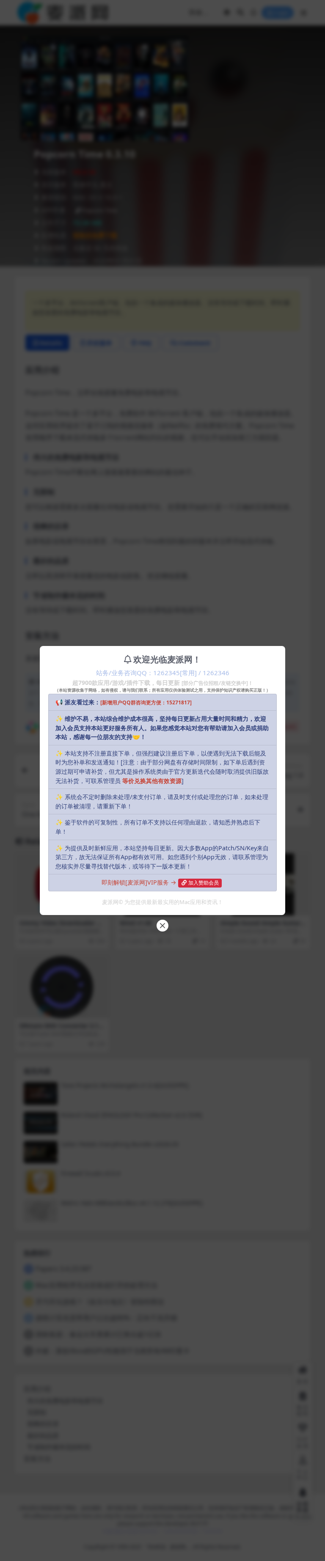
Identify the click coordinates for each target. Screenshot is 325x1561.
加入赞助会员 (203, 882)
